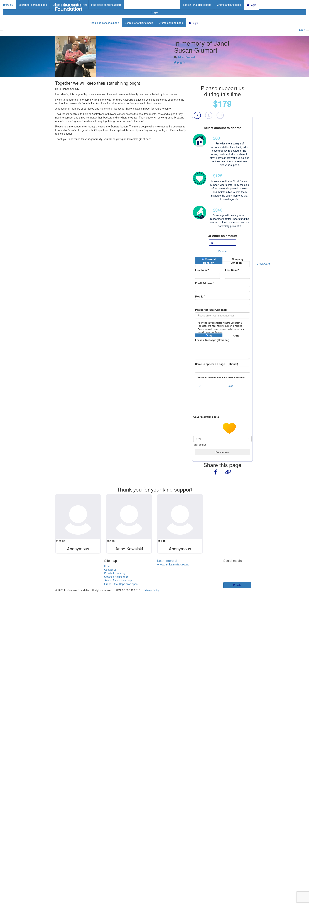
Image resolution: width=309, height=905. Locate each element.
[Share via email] (181, 62)
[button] (222, 150)
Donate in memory (114, 573)
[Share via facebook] (175, 62)
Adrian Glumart (186, 57)
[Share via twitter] (177, 62)
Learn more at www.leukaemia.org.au (173, 562)
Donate (222, 251)
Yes (210, 335)
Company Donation (237, 260)
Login (252, 5)
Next (230, 386)
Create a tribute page (229, 4)
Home (107, 566)
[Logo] (69, 6)
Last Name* (232, 270)
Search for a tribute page (197, 4)
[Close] (307, 30)
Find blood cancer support (106, 4)
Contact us (110, 569)
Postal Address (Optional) (211, 309)
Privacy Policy (151, 590)
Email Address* (204, 283)
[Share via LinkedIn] (184, 62)
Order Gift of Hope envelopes (121, 584)
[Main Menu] (1, 30)
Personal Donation (209, 260)
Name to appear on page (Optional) (216, 364)
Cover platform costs (206, 416)
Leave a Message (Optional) (212, 340)
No (237, 335)
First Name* (202, 270)
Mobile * (200, 296)
